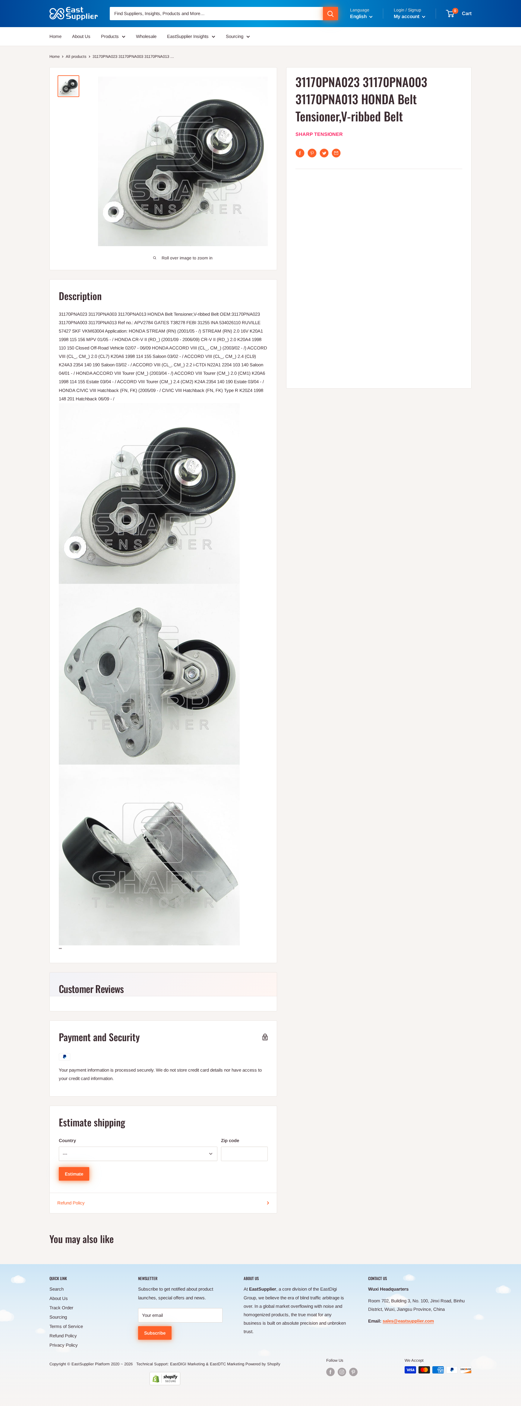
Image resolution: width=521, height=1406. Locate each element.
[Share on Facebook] (300, 153)
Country (67, 1140)
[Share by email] (336, 153)
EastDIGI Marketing (187, 1364)
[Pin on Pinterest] (312, 153)
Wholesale (146, 36)
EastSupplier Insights (188, 36)
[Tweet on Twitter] (324, 153)
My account (407, 16)
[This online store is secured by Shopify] (164, 1378)
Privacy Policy (63, 1345)
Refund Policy (71, 1202)
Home (55, 36)
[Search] (330, 13)
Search (56, 1289)
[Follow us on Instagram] (342, 1372)
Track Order (61, 1307)
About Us (81, 36)
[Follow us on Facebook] (330, 1372)
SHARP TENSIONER (319, 134)
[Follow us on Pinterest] (353, 1372)
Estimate (74, 1173)
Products (110, 36)
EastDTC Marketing (227, 1364)
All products (76, 56)
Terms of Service (66, 1326)
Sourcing (234, 36)
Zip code (230, 1140)
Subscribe (155, 1333)
